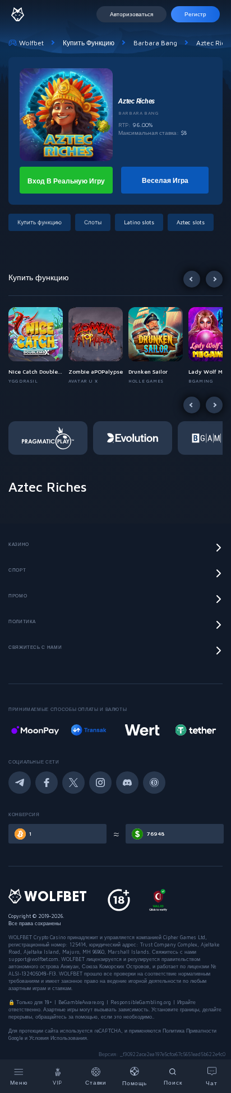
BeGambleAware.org (81, 1002)
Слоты (92, 222)
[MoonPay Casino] (35, 730)
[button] (38, 345)
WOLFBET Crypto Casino (37, 937)
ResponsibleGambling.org (140, 1002)
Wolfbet (31, 43)
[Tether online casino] (195, 730)
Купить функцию (88, 43)
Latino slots (139, 222)
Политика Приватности (189, 1031)
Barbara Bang (155, 43)
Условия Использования (58, 1038)
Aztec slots (191, 222)
